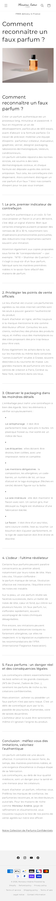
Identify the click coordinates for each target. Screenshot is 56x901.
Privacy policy (40, 885)
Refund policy (25, 885)
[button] (6, 5)
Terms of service (13, 890)
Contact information (36, 895)
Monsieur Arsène (26, 882)
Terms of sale (47, 890)
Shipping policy (31, 890)
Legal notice (18, 895)
